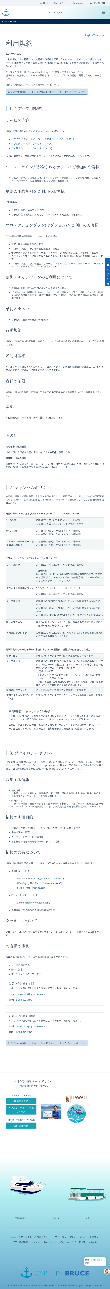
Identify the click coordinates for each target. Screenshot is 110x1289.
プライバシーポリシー (66, 1237)
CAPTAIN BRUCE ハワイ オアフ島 (5, 12)
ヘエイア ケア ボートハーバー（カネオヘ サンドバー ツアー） (43, 139)
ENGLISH (99, 3)
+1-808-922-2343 (84, 3)
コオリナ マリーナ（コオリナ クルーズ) (31, 148)
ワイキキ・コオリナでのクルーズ (21, 1109)
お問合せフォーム (43, 1237)
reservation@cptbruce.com (30, 994)
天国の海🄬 (20, 1218)
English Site (93, 1242)
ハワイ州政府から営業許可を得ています (54, 3)
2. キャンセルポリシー (43, 91)
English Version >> (94, 35)
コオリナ (89, 1218)
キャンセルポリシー (90, 1237)
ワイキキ (55, 1218)
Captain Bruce (21, 1125)
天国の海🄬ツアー (21, 1101)
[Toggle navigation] (104, 12)
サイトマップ (78, 1242)
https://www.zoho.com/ (37, 902)
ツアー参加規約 (21, 1242)
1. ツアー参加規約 (17, 91)
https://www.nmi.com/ (48, 883)
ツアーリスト (56, 12)
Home (4, 21)
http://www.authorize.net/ (48, 878)
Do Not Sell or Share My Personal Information (50, 1242)
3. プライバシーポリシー (72, 91)
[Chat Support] (107, 1272)
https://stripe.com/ (36, 887)
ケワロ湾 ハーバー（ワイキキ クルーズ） (32, 143)
